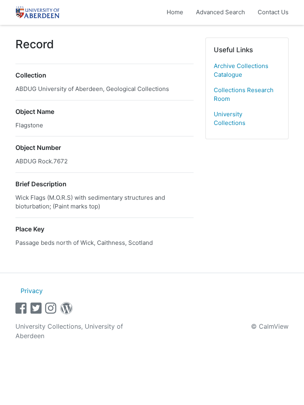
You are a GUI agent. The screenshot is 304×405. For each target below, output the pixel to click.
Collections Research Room (244, 94)
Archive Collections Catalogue (241, 70)
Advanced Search (220, 12)
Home (175, 12)
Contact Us (273, 12)
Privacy (32, 291)
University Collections (229, 118)
